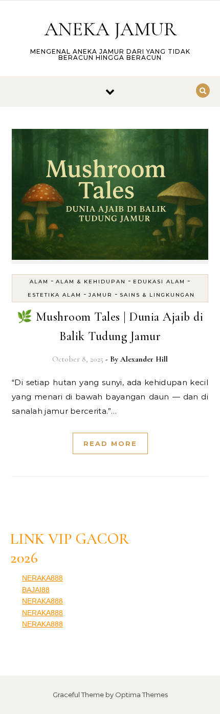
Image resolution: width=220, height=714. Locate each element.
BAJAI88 (36, 590)
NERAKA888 (42, 578)
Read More (110, 443)
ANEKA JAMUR (111, 29)
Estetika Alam (54, 295)
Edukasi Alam (159, 281)
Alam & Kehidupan (91, 281)
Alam (39, 281)
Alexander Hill (144, 359)
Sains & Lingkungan (157, 295)
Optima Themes (141, 694)
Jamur (101, 295)
